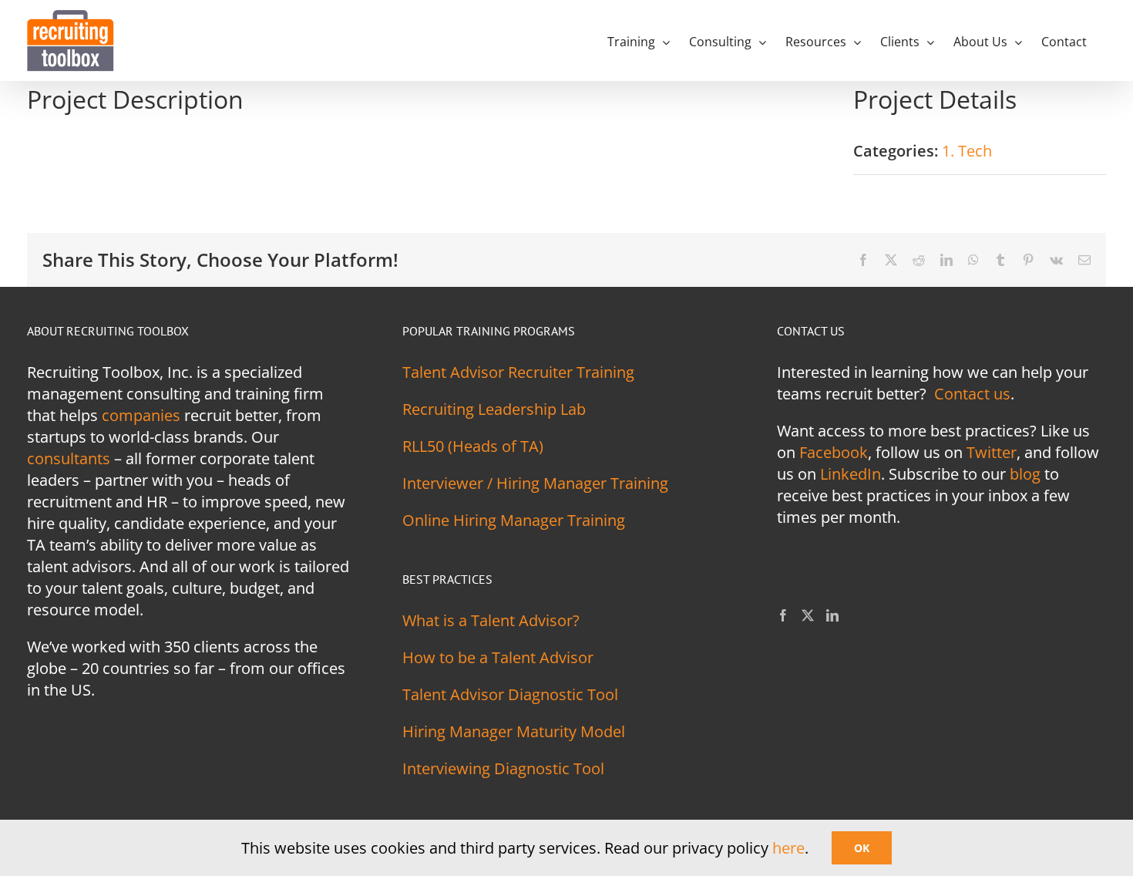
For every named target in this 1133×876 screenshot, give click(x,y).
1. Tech (967, 150)
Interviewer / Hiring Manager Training (535, 483)
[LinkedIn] (832, 615)
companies (141, 415)
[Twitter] (808, 615)
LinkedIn (850, 473)
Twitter (992, 452)
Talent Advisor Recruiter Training (518, 372)
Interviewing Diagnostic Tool (503, 768)
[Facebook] (783, 615)
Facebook (833, 452)
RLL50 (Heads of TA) (472, 446)
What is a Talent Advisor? (491, 620)
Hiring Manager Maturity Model (513, 731)
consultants (68, 458)
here (788, 847)
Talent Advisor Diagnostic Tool (510, 694)
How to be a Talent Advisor (497, 657)
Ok (861, 848)
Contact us (972, 393)
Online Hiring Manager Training (513, 520)
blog (1025, 473)
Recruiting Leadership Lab (494, 409)
